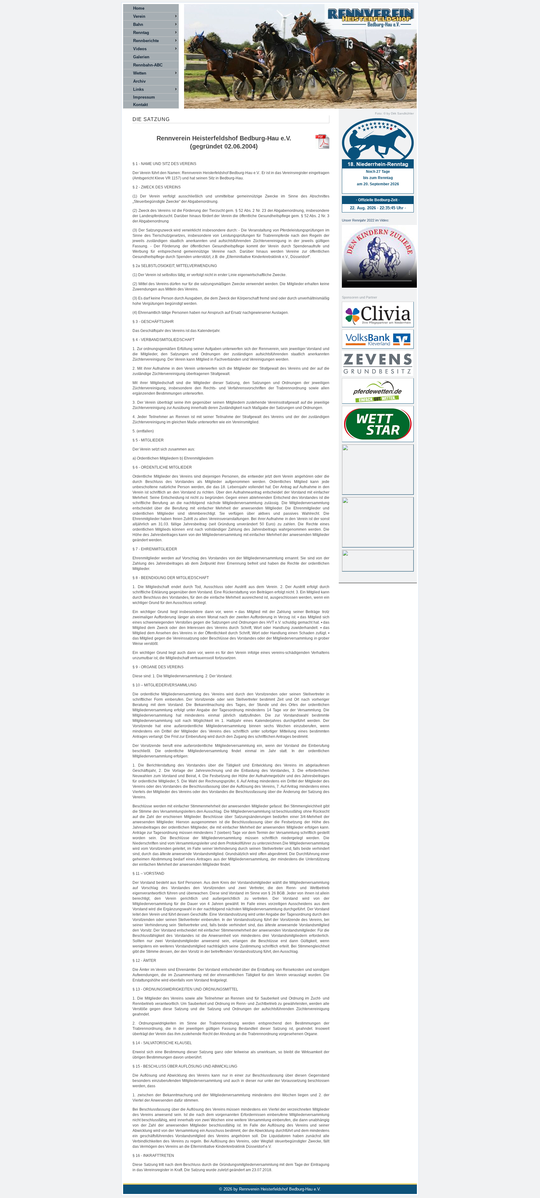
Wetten (139, 73)
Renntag (141, 32)
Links (138, 89)
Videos (140, 48)
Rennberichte (146, 40)
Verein (139, 16)
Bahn (138, 24)
